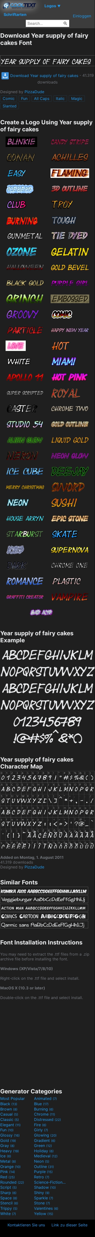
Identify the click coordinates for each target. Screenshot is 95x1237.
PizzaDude (34, 91)
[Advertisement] (47, 1043)
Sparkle (43, 1197)
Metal (8, 1161)
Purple (43, 1171)
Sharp (8, 1192)
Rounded (12, 1182)
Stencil (9, 1203)
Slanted (10, 106)
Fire (40, 1124)
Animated (45, 1098)
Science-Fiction (50, 1182)
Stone (42, 1203)
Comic (9, 98)
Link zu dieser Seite (69, 1225)
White (8, 1213)
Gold (8, 1140)
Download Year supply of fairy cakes (43, 75)
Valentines (46, 1208)
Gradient (44, 1140)
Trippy (8, 1208)
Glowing (45, 1135)
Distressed (47, 1119)
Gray (7, 1145)
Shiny (42, 1192)
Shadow (45, 1187)
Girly (41, 1129)
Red (7, 1176)
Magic (76, 98)
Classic (9, 1119)
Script (8, 1187)
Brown (8, 1109)
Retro (41, 1176)
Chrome (44, 1114)
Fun (24, 98)
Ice (5, 1155)
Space (8, 1197)
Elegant (10, 1124)
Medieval (46, 1155)
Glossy (10, 1135)
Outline (44, 1166)
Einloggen (82, 16)
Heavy (9, 1150)
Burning (43, 1109)
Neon (41, 1161)
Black (8, 1103)
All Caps (41, 98)
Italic (60, 98)
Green (43, 1145)
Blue (41, 1103)
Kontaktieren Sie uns (26, 1225)
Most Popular (12, 1098)
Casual (9, 1114)
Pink (7, 1171)
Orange (10, 1166)
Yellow (43, 1213)
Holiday (44, 1150)
